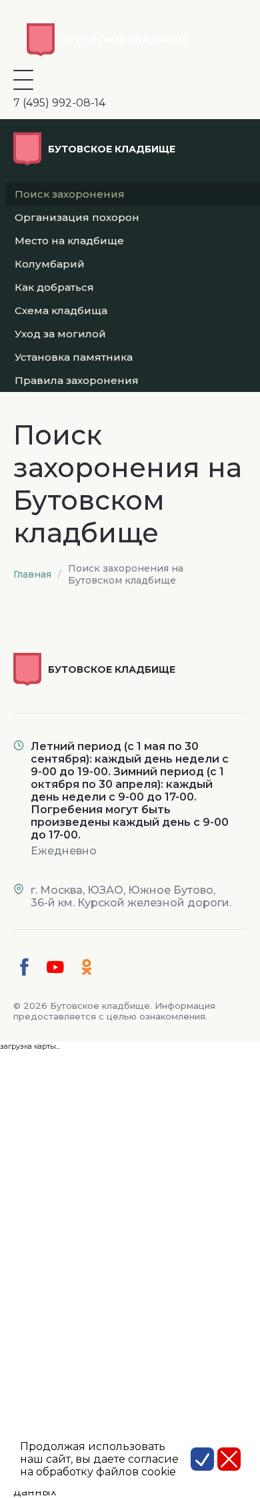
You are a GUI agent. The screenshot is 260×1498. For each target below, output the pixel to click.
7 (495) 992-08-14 (59, 102)
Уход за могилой (60, 333)
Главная (32, 574)
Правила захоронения (77, 380)
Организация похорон (77, 217)
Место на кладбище (69, 240)
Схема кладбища (61, 310)
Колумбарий (50, 264)
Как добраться (54, 287)
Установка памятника (74, 357)
